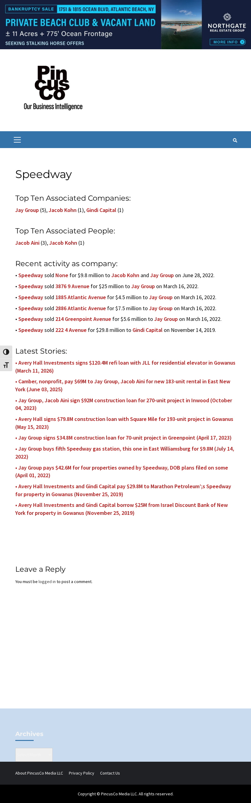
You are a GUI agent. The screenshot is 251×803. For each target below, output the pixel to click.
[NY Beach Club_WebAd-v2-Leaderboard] (125, 24)
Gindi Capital (101, 210)
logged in (47, 581)
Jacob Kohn (63, 210)
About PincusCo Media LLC (39, 773)
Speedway (30, 275)
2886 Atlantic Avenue (80, 308)
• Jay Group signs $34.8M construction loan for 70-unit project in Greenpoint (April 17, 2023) (123, 437)
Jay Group (27, 210)
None (61, 275)
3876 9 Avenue (72, 286)
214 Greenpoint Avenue (83, 318)
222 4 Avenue (71, 329)
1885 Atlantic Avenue (80, 297)
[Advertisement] (125, 656)
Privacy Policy (81, 773)
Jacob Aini (27, 242)
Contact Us (110, 773)
